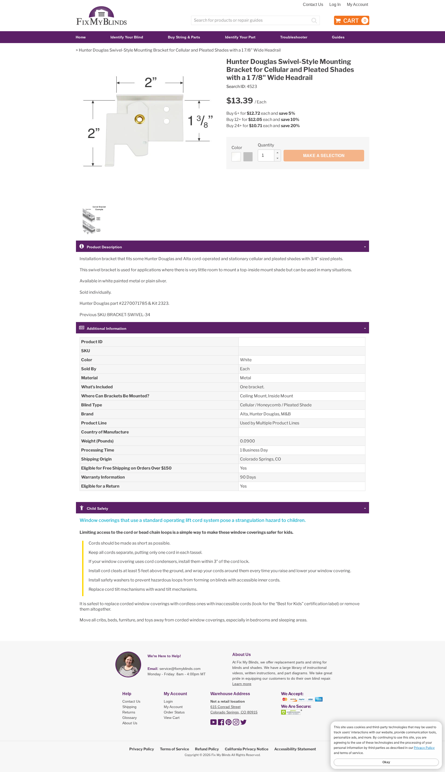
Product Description (104, 247)
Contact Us (313, 4)
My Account (357, 4)
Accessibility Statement (295, 749)
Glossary (129, 718)
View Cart (171, 718)
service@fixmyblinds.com (180, 669)
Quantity (266, 145)
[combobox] (255, 20)
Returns (128, 712)
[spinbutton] (271, 155)
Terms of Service (174, 749)
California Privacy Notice (246, 749)
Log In (335, 4)
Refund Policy (207, 749)
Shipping (129, 707)
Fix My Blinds (220, 755)
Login (168, 701)
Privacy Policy (141, 749)
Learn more (241, 684)
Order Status (174, 712)
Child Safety (97, 508)
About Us (129, 723)
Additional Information (106, 328)
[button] (277, 152)
